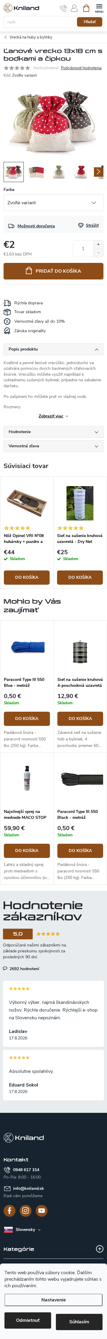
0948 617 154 (26, 1170)
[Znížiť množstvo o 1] (98, 253)
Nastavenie (53, 1300)
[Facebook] (9, 1211)
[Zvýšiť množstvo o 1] (98, 245)
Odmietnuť (28, 1320)
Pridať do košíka (58, 271)
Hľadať (90, 22)
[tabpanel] (27, 532)
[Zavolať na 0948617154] (63, 8)
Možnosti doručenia (36, 226)
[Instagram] (26, 1211)
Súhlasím (79, 1322)
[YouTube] (42, 1211)
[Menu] (99, 8)
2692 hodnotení (23, 968)
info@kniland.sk (28, 1188)
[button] (27, 721)
